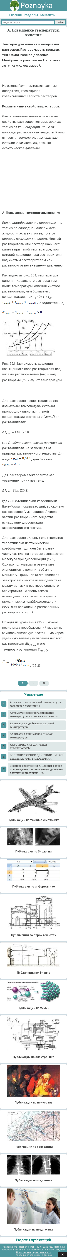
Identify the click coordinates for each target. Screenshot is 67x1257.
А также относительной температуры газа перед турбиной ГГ (36, 703)
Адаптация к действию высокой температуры (32, 725)
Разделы (31, 15)
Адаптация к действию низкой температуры (31, 735)
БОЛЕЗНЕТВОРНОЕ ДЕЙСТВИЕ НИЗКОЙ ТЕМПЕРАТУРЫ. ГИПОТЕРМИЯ (37, 756)
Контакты (47, 15)
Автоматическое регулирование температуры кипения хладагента (34, 714)
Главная (15, 15)
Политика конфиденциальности (33, 1252)
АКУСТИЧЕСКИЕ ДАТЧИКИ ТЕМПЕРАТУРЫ (28, 746)
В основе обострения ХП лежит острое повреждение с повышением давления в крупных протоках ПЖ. (37, 769)
